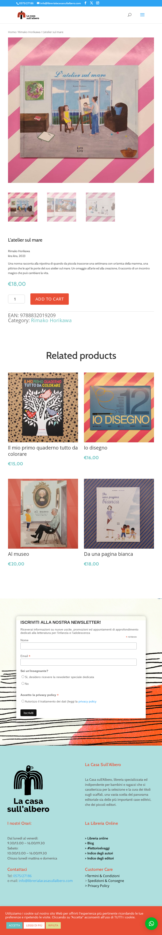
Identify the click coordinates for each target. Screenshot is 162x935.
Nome (24, 640)
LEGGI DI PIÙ (34, 925)
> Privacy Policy (97, 885)
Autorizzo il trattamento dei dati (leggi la (60, 701)
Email (25, 656)
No (27, 683)
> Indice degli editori (99, 858)
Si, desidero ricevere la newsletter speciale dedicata (59, 677)
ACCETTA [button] (14, 925)
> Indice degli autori (99, 853)
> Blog (89, 843)
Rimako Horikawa (29, 32)
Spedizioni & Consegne (106, 880)
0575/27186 (22, 876)
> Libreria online (96, 838)
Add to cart (49, 299)
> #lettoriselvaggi (97, 848)
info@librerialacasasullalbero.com (46, 880)
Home (12, 32)
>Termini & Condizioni (102, 876)
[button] (151, 923)
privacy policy (87, 701)
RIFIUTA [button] (53, 925)
